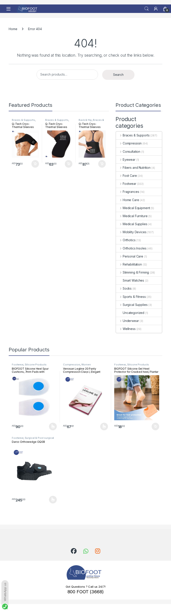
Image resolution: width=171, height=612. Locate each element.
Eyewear (129, 159)
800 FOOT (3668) (85, 591)
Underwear (131, 321)
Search (146, 8)
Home (13, 29)
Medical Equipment (136, 208)
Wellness (129, 329)
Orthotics (129, 240)
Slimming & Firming (136, 272)
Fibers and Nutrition (137, 167)
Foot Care (130, 175)
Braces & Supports (23, 120)
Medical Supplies (135, 224)
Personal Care (133, 256)
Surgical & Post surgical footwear (33, 439)
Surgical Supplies (135, 305)
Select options (51, 426)
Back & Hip (85, 120)
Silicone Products (36, 364)
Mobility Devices (135, 232)
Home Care (131, 200)
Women (86, 364)
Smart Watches (133, 280)
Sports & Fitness (134, 297)
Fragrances (131, 192)
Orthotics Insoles (134, 248)
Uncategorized (133, 313)
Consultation (131, 151)
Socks (127, 288)
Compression (132, 143)
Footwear (129, 183)
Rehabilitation (132, 264)
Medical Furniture (135, 216)
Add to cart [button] (35, 164)
